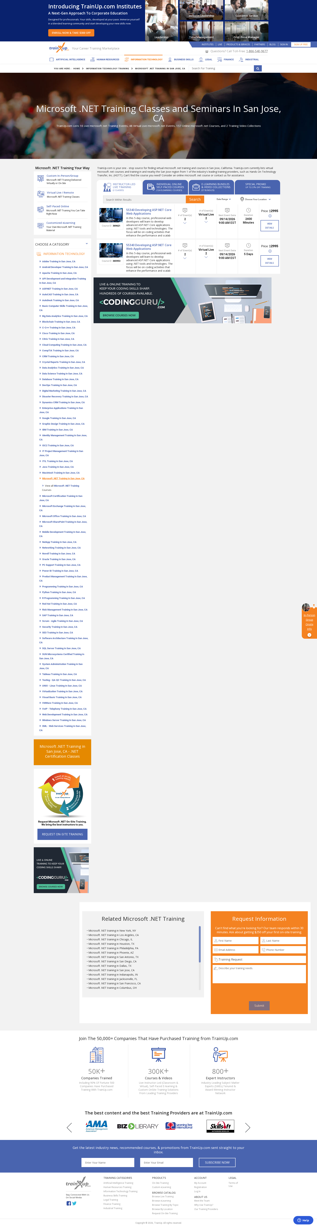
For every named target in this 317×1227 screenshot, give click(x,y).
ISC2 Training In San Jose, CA (58, 445)
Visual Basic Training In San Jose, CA (62, 697)
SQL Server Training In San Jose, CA (61, 648)
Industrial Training (112, 1208)
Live (220, 44)
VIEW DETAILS (269, 225)
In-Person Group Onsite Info (309, 625)
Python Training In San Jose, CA (59, 592)
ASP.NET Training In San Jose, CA (60, 288)
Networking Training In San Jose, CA (61, 547)
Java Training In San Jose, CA (58, 467)
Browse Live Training (163, 1196)
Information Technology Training (120, 1191)
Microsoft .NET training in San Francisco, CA (114, 983)
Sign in (284, 44)
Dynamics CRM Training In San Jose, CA (63, 402)
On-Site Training (160, 1182)
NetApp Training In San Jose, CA (59, 542)
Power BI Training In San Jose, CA (60, 570)
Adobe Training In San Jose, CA (58, 261)
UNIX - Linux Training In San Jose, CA (62, 685)
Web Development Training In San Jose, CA (65, 714)
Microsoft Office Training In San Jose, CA (64, 516)
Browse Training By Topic (165, 1204)
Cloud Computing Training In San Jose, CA (64, 344)
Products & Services (238, 44)
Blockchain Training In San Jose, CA (61, 321)
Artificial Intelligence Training (118, 1182)
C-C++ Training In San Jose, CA (58, 327)
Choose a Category (52, 244)
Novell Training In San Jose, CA (58, 553)
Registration (200, 1187)
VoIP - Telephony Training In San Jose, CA (64, 708)
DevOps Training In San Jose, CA (59, 385)
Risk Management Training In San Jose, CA (65, 609)
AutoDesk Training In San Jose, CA (60, 300)
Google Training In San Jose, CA (59, 418)
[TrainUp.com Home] (59, 47)
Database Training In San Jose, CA (60, 379)
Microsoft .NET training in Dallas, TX (109, 965)
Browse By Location (162, 1209)
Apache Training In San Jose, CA (59, 273)
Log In (197, 1191)
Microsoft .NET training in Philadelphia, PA (113, 948)
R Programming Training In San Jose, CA (63, 598)
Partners (259, 44)
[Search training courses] (258, 68)
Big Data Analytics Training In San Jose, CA (65, 316)
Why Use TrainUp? (203, 1204)
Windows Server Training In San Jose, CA (64, 720)
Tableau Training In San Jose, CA (59, 674)
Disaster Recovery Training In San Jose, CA (65, 396)
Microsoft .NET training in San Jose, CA (111, 970)
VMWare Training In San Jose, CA (60, 703)
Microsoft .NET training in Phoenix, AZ (111, 952)
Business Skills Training (115, 1195)
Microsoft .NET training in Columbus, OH (112, 987)
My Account (200, 1182)
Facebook (69, 1203)
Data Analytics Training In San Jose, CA (63, 367)
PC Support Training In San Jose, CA (61, 565)
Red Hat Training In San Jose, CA (59, 603)
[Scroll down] (199, 988)
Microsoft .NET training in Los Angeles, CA (113, 935)
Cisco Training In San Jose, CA (58, 333)
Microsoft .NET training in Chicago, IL (110, 939)
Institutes (207, 44)
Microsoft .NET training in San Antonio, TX (113, 957)
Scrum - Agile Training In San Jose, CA (62, 621)
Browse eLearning (161, 1200)
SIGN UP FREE (301, 44)
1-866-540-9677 (257, 51)
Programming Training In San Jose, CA (62, 586)
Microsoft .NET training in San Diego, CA (112, 961)
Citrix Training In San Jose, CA (58, 339)
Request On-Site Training (165, 1213)
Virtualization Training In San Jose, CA (62, 691)
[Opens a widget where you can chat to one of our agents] (303, 1220)
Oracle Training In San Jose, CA (59, 559)
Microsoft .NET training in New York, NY (112, 930)
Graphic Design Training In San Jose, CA (63, 423)
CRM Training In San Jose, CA (58, 356)
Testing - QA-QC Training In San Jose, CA (64, 680)
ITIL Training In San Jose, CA (57, 461)
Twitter (75, 1203)
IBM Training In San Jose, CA (57, 429)
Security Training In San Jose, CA (59, 627)
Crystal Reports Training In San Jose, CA (63, 362)
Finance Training (111, 1204)
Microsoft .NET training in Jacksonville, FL (112, 979)
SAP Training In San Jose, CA (57, 615)
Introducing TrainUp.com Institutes (95, 6)
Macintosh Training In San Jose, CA (61, 472)
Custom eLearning (161, 1187)
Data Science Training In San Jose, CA (62, 373)
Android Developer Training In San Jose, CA (65, 267)
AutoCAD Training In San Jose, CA (60, 294)
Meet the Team (202, 1200)
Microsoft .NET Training (66, 485)
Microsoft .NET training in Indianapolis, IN (113, 974)
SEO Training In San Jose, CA (57, 632)
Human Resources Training (117, 1187)
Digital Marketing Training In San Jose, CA (64, 390)
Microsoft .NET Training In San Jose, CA (63, 478)
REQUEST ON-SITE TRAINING (62, 834)
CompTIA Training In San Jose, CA (60, 350)
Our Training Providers (206, 1209)
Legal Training (110, 1199)
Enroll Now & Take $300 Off (71, 32)
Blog (272, 44)
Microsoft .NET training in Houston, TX (111, 943)
